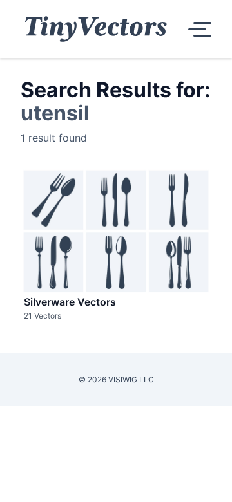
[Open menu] (197, 29)
